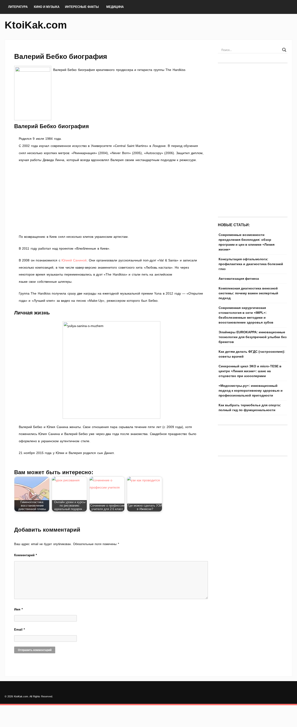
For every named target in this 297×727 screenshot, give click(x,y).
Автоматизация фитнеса (239, 278)
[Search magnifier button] (284, 50)
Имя (18, 609)
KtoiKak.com (36, 25)
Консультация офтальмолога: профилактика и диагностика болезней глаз (251, 264)
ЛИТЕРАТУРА (18, 7)
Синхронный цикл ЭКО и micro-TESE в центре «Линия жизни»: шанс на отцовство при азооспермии (250, 371)
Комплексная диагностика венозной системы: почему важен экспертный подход (248, 293)
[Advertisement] (111, 198)
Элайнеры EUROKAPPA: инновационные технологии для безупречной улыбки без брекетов (253, 337)
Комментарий (25, 555)
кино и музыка (46, 7)
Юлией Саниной (74, 260)
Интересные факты (82, 7)
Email (19, 629)
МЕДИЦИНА (115, 7)
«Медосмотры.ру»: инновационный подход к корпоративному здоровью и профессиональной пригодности (251, 390)
